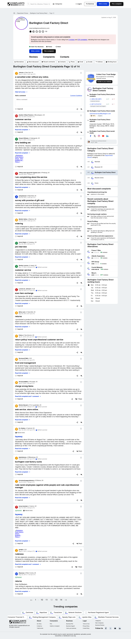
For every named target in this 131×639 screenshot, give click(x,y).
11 (47, 600)
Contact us (39, 626)
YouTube (115, 628)
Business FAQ (69, 623)
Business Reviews (99, 625)
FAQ (51, 623)
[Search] (38, 4)
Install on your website (104, 81)
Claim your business (71, 628)
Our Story (39, 623)
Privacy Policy (86, 626)
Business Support (70, 626)
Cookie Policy (86, 628)
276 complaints (82, 39)
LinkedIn (119, 628)
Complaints (49, 57)
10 (42, 600)
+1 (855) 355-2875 (95, 99)
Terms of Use (86, 623)
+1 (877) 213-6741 (95, 104)
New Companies (99, 622)
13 (56, 600)
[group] (19, 61)
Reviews (33, 57)
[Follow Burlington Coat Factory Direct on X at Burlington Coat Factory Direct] (95, 136)
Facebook (105, 628)
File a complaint (49, 51)
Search (28, 4)
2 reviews (72, 39)
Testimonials (40, 628)
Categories (58, 4)
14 (61, 600)
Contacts (64, 57)
